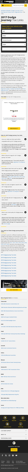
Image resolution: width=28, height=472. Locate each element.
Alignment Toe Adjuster (19, 162)
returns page (7, 223)
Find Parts (14, 49)
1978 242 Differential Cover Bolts (8, 355)
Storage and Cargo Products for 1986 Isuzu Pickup (12, 407)
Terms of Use (8, 462)
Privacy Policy (3, 462)
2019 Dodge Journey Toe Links (8, 273)
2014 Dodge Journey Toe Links (8, 262)
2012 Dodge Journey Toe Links (8, 257)
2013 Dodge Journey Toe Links (8, 260)
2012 (5, 178)
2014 (23, 176)
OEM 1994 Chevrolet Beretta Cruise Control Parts (12, 311)
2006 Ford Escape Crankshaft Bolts (9, 317)
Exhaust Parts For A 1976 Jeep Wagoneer (10, 391)
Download (14, 449)
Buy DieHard (14, 289)
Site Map (13, 462)
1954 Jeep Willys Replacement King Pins (10, 394)
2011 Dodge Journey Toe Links (8, 255)
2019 (12, 176)
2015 (20, 176)
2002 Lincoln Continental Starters (8, 348)
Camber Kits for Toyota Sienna (8, 341)
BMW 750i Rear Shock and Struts (8, 376)
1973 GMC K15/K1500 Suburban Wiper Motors (11, 326)
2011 (10, 178)
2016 (17, 176)
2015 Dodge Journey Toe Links (8, 265)
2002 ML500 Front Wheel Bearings (8, 400)
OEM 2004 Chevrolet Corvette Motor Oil (10, 304)
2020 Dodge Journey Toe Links (8, 276)
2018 (15, 176)
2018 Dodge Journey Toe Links (8, 270)
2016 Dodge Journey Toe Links (8, 268)
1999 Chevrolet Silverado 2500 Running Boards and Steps (14, 307)
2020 (9, 176)
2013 (3, 178)
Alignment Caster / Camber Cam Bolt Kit (10, 89)
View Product (14, 128)
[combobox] (19, 5)
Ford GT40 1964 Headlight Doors (8, 320)
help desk (14, 204)
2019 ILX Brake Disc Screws (7, 383)
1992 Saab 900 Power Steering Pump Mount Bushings (13, 333)
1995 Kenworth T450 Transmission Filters (10, 369)
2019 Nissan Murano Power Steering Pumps (11, 362)
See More (14, 121)
